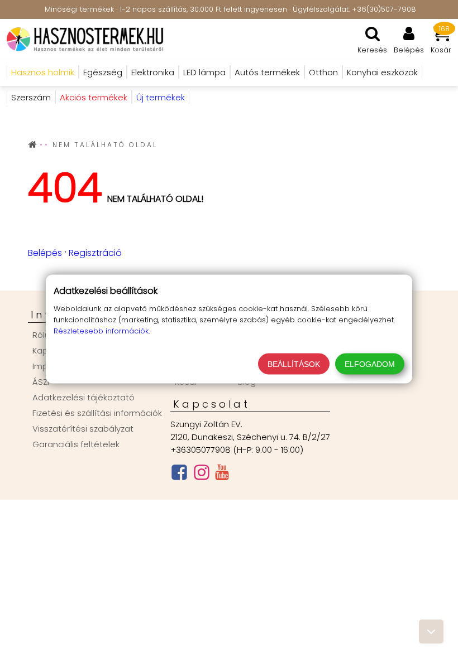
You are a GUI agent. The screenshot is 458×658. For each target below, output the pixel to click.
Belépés (45, 252)
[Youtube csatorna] (222, 474)
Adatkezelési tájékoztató (83, 397)
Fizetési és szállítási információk (97, 413)
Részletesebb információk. (102, 331)
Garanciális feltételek (76, 444)
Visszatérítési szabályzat (82, 428)
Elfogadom (370, 364)
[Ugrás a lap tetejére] (431, 632)
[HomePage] (82, 39)
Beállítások (294, 364)
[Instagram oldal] (202, 474)
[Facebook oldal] (179, 474)
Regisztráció (95, 252)
